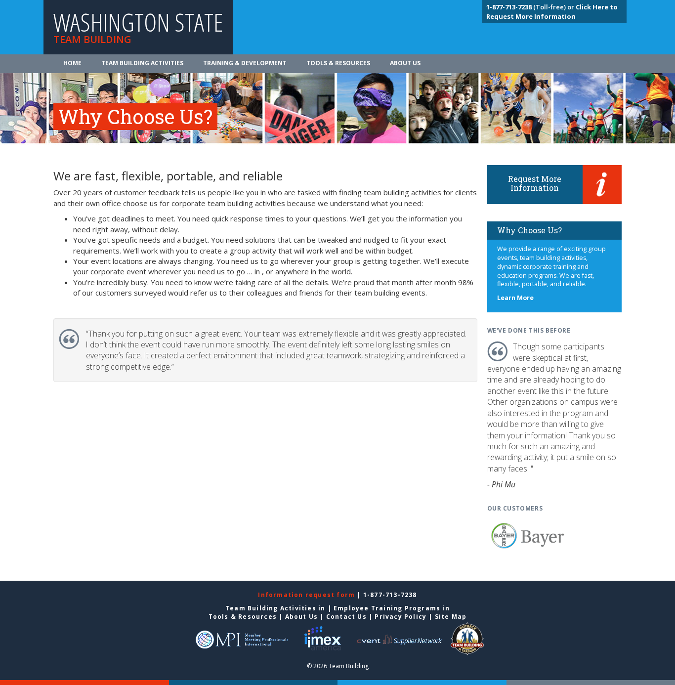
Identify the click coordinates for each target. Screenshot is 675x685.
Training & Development (245, 63)
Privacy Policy (400, 616)
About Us (405, 63)
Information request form (307, 595)
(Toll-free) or (531, 6)
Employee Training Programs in (392, 608)
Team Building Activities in (276, 608)
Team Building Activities (142, 63)
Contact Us (346, 616)
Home (72, 63)
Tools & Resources (338, 63)
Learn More (515, 298)
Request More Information (534, 183)
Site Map (451, 616)
